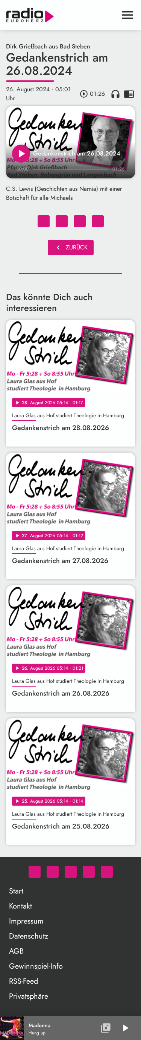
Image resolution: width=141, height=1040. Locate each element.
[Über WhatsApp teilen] (80, 221)
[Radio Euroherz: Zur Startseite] (61, 15)
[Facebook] (53, 872)
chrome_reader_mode (129, 94)
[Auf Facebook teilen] (44, 221)
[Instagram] (71, 872)
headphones (115, 94)
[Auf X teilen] (62, 221)
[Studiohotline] (107, 872)
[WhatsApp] (35, 872)
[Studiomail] (89, 872)
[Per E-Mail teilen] (98, 221)
